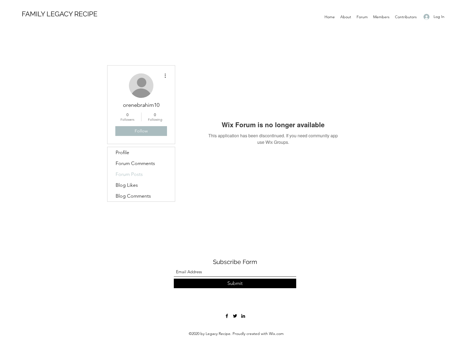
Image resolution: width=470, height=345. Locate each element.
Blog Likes (127, 185)
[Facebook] (227, 316)
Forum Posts (129, 174)
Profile (122, 153)
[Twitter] (235, 316)
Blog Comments (133, 196)
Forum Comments (135, 163)
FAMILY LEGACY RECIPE (59, 14)
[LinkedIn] (243, 316)
